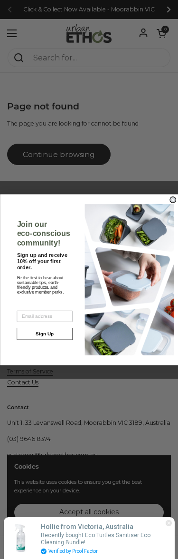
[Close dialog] (173, 199)
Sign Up (45, 333)
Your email (28, 306)
